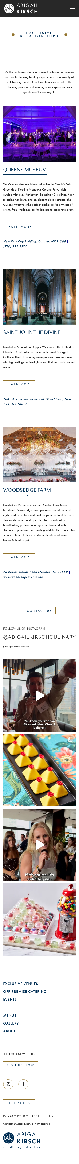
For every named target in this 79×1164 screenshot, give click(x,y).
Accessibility (42, 1066)
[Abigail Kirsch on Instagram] (23, 1034)
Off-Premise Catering (25, 941)
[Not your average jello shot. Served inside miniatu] (39, 869)
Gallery (11, 973)
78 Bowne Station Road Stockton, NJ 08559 (35, 522)
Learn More (19, 227)
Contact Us (39, 560)
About (9, 980)
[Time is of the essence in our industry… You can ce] (39, 794)
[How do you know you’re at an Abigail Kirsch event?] (39, 645)
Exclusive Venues (20, 933)
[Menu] (72, 8)
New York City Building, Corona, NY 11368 (34, 241)
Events (10, 949)
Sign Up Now (21, 1015)
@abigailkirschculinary (39, 587)
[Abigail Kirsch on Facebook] (8, 1034)
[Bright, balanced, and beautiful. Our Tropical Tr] (39, 720)
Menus (9, 965)
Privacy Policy (15, 1066)
